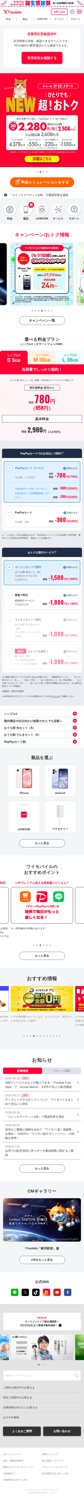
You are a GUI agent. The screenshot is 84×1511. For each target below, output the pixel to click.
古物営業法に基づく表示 (15, 1480)
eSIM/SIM (42, 19)
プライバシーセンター (53, 1467)
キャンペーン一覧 (42, 320)
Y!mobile (12, 12)
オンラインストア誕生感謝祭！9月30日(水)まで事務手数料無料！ (39, 1321)
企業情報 (7, 1473)
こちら (56, 696)
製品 (25, 19)
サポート (76, 19)
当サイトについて (12, 1454)
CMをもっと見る (42, 1259)
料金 (8, 19)
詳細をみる (72, 651)
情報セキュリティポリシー (16, 1467)
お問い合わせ (62, 1431)
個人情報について (51, 1460)
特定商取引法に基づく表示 (55, 1473)
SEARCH (76, 1375)
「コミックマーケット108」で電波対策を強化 (38, 195)
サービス (59, 19)
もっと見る (42, 843)
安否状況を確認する (42, 58)
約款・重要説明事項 (13, 1460)
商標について (48, 1454)
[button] (37, 172)
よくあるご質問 (22, 1431)
